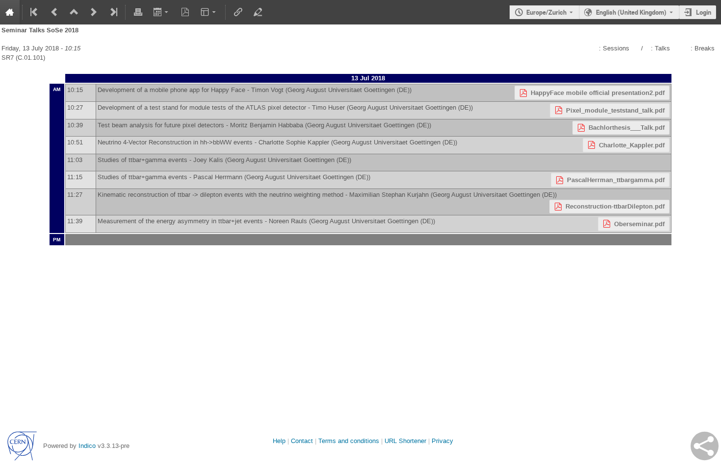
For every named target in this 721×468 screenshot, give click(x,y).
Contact (302, 441)
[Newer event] (93, 12)
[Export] (162, 12)
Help (279, 441)
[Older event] (54, 12)
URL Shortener (405, 441)
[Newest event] (113, 12)
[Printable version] (138, 12)
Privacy (442, 441)
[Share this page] (705, 446)
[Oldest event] (35, 12)
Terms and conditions (348, 441)
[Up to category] (74, 12)
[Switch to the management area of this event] (257, 12)
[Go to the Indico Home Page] (10, 12)
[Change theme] (209, 12)
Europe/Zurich (546, 12)
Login (703, 12)
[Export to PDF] (185, 12)
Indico (87, 446)
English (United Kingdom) (631, 12)
